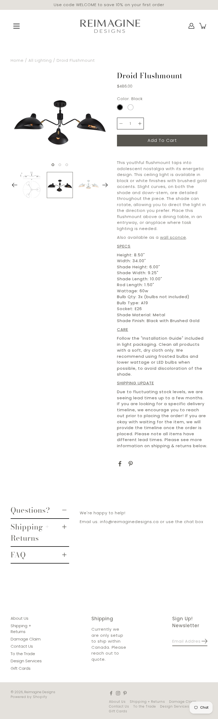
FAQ (18, 554)
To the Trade (23, 653)
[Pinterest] (131, 463)
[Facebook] (120, 463)
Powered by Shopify (29, 697)
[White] (130, 107)
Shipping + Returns (30, 532)
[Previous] (15, 185)
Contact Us (22, 646)
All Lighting (40, 60)
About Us (19, 618)
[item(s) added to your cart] (203, 26)
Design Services (26, 661)
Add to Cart (162, 140)
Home (17, 60)
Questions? (30, 509)
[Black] (120, 107)
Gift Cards (21, 668)
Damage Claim (26, 639)
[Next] (105, 185)
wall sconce (173, 237)
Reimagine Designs (39, 692)
